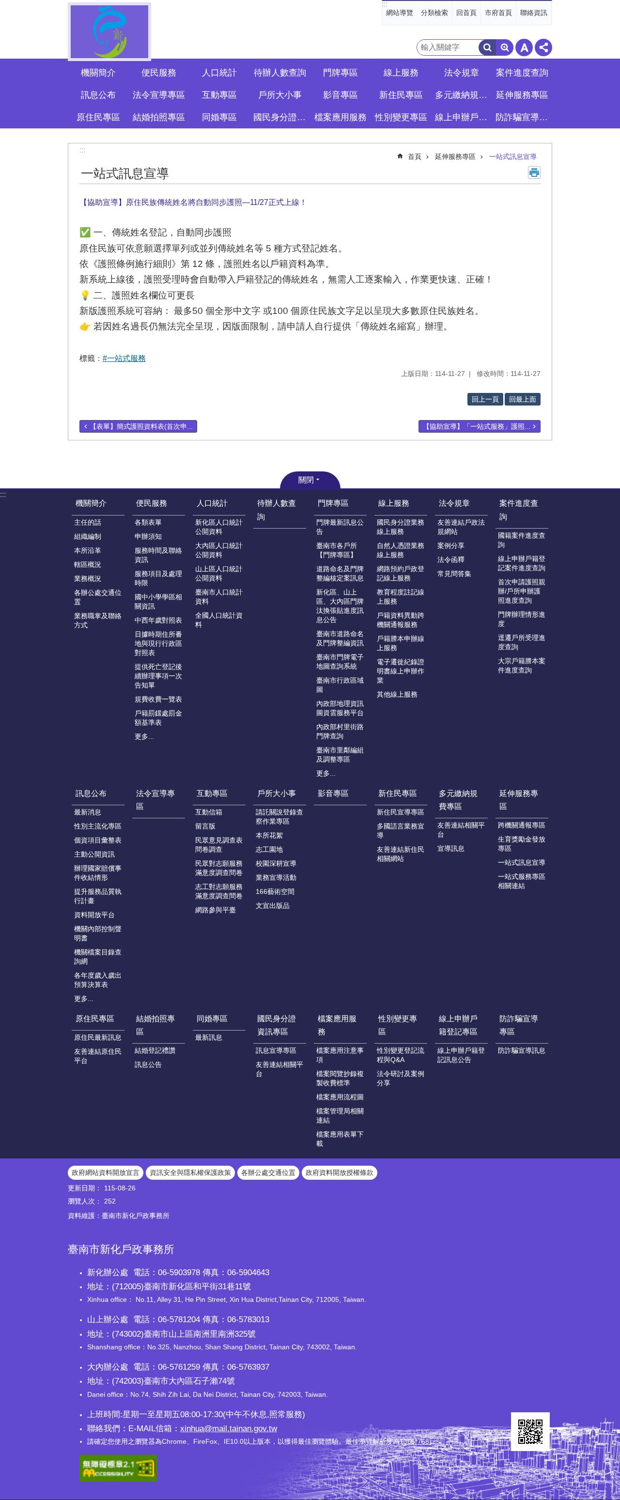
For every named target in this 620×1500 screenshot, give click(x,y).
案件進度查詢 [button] (522, 73)
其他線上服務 (397, 694)
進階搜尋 (504, 47)
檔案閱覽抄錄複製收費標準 (340, 1078)
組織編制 (87, 536)
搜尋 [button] (487, 47)
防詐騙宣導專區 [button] (523, 117)
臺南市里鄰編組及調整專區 (340, 754)
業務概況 (87, 578)
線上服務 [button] (401, 73)
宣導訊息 (451, 848)
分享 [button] (543, 47)
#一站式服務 (124, 358)
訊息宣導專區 (276, 1050)
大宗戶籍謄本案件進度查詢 (521, 665)
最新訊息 (208, 1037)
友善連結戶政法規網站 (461, 526)
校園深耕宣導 (276, 863)
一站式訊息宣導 (513, 156)
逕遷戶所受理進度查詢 (521, 642)
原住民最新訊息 (98, 1037)
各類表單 (148, 522)
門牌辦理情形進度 (521, 618)
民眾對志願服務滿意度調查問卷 (219, 867)
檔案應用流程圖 (340, 1097)
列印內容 (534, 172)
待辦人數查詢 (280, 73)
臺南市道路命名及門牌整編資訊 (340, 638)
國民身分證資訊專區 (276, 1025)
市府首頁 (498, 12)
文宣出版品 (273, 905)
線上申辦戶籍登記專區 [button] (462, 117)
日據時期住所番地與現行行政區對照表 (158, 643)
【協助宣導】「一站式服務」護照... (476, 426)
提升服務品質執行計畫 (98, 896)
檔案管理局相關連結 (340, 1115)
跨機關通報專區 (521, 825)
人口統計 (212, 503)
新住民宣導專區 (400, 812)
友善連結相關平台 (461, 829)
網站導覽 (399, 12)
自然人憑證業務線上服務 (400, 550)
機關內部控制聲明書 (98, 933)
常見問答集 (454, 574)
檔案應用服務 (337, 1025)
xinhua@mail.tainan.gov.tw (228, 1428)
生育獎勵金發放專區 (521, 843)
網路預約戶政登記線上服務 (400, 573)
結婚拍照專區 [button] (159, 117)
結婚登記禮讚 (155, 1050)
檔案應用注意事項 (340, 1055)
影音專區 (340, 95)
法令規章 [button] (461, 73)
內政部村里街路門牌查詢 (340, 731)
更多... (144, 736)
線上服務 (393, 503)
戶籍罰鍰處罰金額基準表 (158, 717)
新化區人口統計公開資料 (219, 526)
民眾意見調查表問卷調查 (219, 844)
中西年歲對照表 (158, 620)
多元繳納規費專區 (458, 800)
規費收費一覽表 (158, 699)
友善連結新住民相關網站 (400, 853)
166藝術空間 (275, 891)
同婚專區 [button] (219, 117)
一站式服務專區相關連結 (521, 881)
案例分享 (451, 545)
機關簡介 (91, 503)
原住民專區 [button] (98, 117)
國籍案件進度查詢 (521, 539)
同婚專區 (212, 1019)
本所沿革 (87, 550)
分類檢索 (434, 12)
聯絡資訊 (533, 12)
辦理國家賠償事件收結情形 (98, 872)
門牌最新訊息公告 (340, 526)
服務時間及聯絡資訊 (158, 555)
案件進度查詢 (518, 509)
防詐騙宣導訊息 (521, 1050)
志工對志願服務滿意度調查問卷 (219, 891)
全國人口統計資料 (219, 619)
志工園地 (269, 849)
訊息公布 (91, 793)
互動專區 (212, 793)
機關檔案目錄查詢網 (98, 956)
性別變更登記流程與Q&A (400, 1055)
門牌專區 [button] (340, 73)
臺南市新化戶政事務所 (109, 31)
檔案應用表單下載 (340, 1138)
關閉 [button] (306, 480)
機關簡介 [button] (98, 73)
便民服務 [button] (158, 73)
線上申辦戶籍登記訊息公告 (461, 1055)
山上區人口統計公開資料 (219, 573)
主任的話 (87, 522)
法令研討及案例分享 (400, 1078)
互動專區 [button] (219, 95)
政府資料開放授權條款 (339, 1172)
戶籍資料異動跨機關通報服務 (400, 619)
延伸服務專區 (455, 156)
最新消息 (87, 812)
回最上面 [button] (522, 399)
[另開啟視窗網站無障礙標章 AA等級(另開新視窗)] (118, 1479)
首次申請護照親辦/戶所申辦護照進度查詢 (521, 591)
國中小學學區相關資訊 (158, 601)
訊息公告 (148, 1064)
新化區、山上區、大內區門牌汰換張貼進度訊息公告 (340, 606)
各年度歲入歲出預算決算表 (98, 979)
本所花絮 (269, 835)
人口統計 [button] (219, 73)
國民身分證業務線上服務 (400, 526)
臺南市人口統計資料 (219, 596)
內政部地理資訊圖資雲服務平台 (340, 708)
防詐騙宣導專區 (518, 1025)
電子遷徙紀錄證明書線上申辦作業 (400, 671)
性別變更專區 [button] (401, 117)
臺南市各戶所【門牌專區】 (336, 550)
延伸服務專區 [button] (522, 95)
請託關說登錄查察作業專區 (279, 816)
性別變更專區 (397, 1025)
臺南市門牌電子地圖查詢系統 (340, 661)
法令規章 (454, 503)
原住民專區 (95, 1019)
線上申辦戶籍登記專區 (458, 1025)
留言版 (205, 826)
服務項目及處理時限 (158, 578)
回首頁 (466, 12)
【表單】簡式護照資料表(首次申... (141, 426)
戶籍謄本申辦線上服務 (400, 643)
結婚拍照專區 (155, 1025)
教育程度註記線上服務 (400, 596)
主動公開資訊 (94, 854)
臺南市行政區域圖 (340, 684)
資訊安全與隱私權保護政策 (190, 1172)
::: (385, 4)
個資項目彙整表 (98, 840)
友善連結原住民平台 (98, 1055)
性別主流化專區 (98, 826)
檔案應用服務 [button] (340, 117)
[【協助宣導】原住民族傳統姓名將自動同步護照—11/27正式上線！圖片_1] (530, 1431)
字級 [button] (524, 47)
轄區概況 (87, 564)
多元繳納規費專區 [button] (462, 95)
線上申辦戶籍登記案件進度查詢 (521, 563)
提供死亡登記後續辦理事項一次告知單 (158, 676)
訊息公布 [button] (98, 95)
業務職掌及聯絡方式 (98, 620)
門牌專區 (333, 503)
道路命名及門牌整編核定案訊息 (340, 573)
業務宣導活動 (276, 877)
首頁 (414, 156)
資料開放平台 (94, 915)
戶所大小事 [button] (280, 95)
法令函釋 (451, 559)
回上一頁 (485, 399)
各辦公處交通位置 (98, 597)
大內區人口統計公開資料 (219, 550)
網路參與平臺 (215, 910)
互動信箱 (208, 812)
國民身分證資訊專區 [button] (281, 117)
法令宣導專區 (159, 95)
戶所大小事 (276, 793)
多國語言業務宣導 (400, 830)
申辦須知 (148, 536)
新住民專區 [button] (401, 95)
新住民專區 (397, 793)
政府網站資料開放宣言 (106, 1172)
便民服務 (151, 503)
